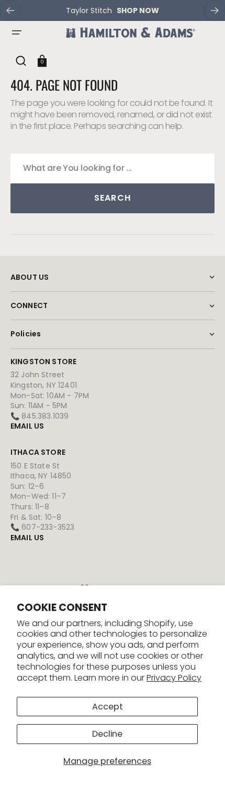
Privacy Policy (174, 678)
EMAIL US (27, 426)
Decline (107, 734)
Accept (107, 707)
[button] (16, 32)
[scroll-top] (203, 765)
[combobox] (112, 168)
